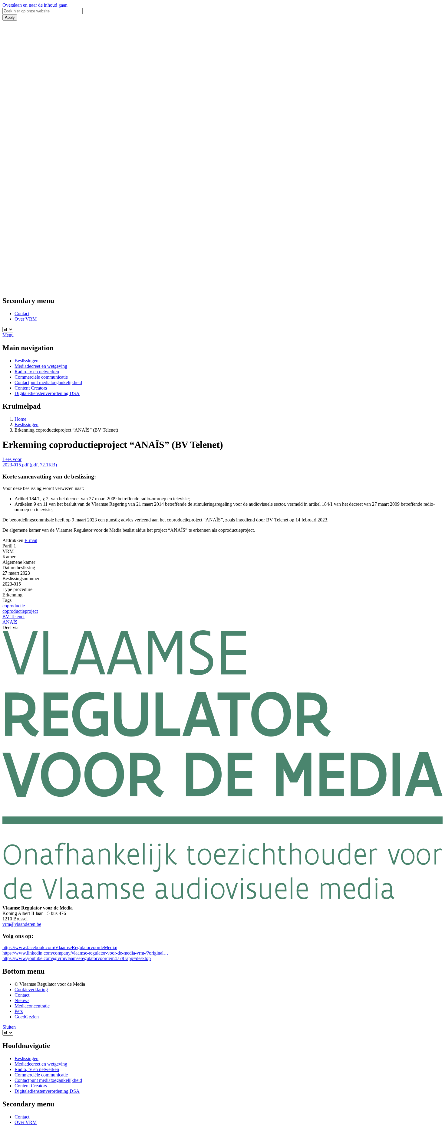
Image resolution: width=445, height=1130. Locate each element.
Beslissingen (26, 360)
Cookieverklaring (31, 989)
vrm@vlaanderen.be (21, 924)
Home (20, 419)
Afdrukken (12, 540)
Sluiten (9, 1027)
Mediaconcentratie (32, 1005)
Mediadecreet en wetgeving (41, 366)
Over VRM (26, 319)
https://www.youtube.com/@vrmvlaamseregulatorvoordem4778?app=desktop (76, 958)
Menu (8, 335)
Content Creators (31, 387)
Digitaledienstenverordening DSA (47, 393)
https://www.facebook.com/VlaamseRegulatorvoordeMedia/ (59, 947)
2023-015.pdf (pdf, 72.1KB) (29, 464)
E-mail (31, 540)
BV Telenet (13, 616)
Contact (22, 313)
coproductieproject (20, 611)
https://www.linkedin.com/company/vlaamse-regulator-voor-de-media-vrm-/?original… (85, 952)
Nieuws (22, 1000)
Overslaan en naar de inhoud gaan (35, 5)
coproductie (13, 605)
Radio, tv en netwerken (37, 371)
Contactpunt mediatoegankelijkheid (48, 382)
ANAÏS (10, 622)
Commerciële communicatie (41, 377)
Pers (19, 1011)
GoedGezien (27, 1016)
